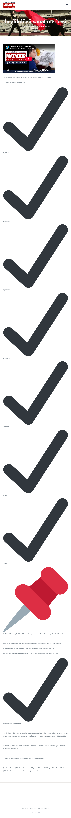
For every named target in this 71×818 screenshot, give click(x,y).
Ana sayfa (24, 26)
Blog (29, 26)
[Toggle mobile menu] (67, 4)
